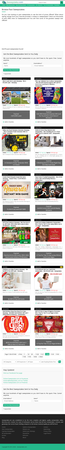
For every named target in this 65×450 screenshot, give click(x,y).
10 (28, 354)
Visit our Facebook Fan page (12, 373)
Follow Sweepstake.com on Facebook (15, 379)
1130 (57, 354)
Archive (4, 435)
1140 (24, 357)
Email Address (37, 63)
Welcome (25, 435)
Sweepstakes (38, 78)
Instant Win (5, 174)
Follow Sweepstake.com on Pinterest (15, 382)
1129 (52, 354)
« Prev (20, 354)
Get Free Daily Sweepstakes (11, 70)
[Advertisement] (32, 35)
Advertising (47, 429)
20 (32, 354)
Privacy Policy (47, 431)
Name (5, 63)
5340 (35, 357)
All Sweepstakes (31, 5)
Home (3, 5)
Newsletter (56, 5)
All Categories (39, 5)
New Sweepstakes (10, 5)
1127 (42, 354)
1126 (37, 354)
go (59, 361)
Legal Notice (47, 433)
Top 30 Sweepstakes (48, 5)
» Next (41, 357)
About (24, 437)
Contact (46, 427)
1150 (29, 357)
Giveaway (5, 78)
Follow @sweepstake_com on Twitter (15, 381)
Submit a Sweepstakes (29, 427)
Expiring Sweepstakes (21, 5)
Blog (3, 437)
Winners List (26, 429)
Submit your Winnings (29, 431)
